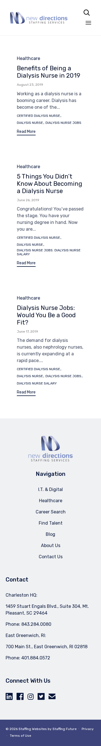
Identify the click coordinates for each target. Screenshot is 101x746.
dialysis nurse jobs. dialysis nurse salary (49, 252)
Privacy (88, 729)
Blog (50, 534)
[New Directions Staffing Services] (39, 17)
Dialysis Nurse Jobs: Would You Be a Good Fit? (46, 315)
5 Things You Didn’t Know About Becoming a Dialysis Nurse (49, 184)
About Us (50, 545)
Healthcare (28, 58)
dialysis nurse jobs (63, 123)
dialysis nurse (30, 123)
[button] (26, 132)
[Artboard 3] (50, 460)
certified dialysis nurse (38, 116)
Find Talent (51, 523)
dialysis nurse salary (37, 383)
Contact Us (51, 556)
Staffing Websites (33, 729)
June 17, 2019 (27, 331)
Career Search (51, 512)
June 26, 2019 (28, 200)
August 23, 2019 (30, 85)
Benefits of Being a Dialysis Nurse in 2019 (48, 71)
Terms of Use (20, 736)
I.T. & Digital (50, 489)
